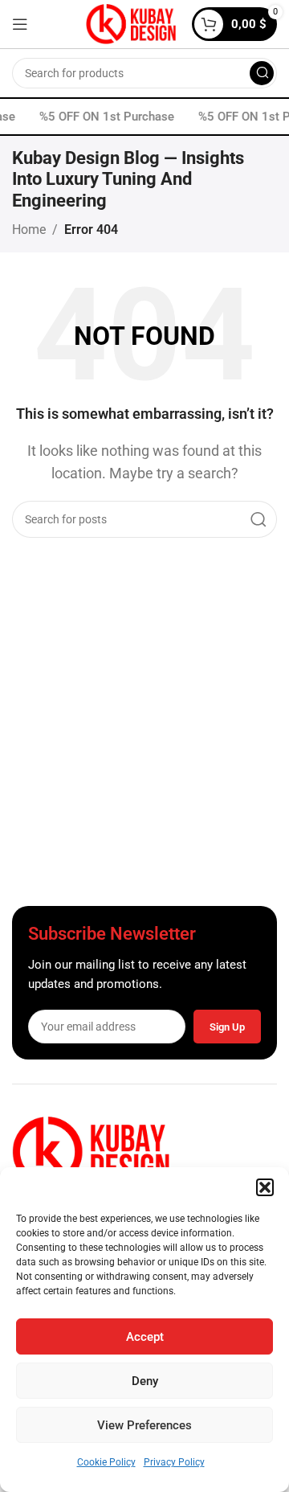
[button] (265, 1187)
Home (29, 229)
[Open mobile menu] (20, 24)
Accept (145, 1337)
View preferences (144, 1425)
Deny (145, 1381)
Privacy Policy (174, 1462)
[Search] (262, 73)
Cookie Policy (106, 1462)
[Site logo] (131, 23)
